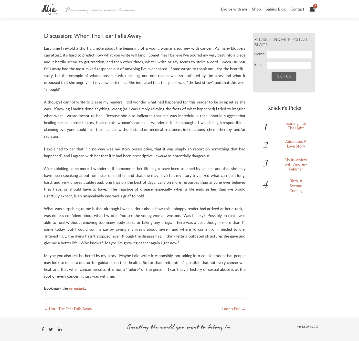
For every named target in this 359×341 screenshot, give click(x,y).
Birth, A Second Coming (296, 185)
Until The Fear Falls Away (68, 308)
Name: (259, 53)
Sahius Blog (275, 9)
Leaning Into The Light (295, 126)
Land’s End (233, 308)
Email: (259, 64)
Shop (256, 9)
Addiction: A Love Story (295, 144)
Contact (297, 9)
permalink (77, 288)
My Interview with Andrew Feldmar (296, 164)
